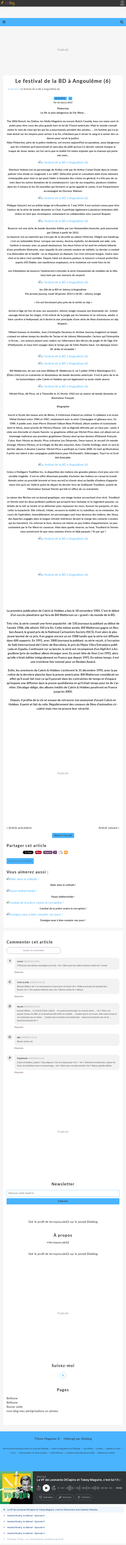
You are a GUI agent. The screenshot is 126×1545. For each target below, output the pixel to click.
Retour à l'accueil (63, 835)
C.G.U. (13, 1453)
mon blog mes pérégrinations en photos (32, 1411)
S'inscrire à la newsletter (20, 861)
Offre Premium (56, 1453)
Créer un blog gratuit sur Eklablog (65, 1449)
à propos (85, 1497)
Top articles (88, 1449)
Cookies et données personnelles (80, 1453)
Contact (99, 1449)
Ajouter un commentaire (33, 950)
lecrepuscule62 (59, 1221)
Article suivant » (109, 828)
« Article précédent (19, 828)
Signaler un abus (113, 1449)
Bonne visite (15, 1406)
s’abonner (48, 1497)
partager (67, 1497)
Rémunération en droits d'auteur (33, 1453)
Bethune (12, 1398)
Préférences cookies (106, 1453)
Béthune (12, 1402)
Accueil (14, 89)
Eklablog (86, 1438)
